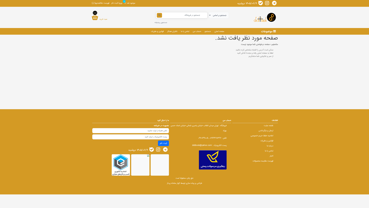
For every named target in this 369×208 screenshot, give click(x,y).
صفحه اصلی (219, 31)
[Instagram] (267, 3)
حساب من (197, 31)
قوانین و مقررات (157, 31)
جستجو (208, 31)
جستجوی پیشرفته (161, 22)
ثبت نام (163, 143)
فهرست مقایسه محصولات (263, 160)
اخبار (271, 155)
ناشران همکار (172, 31)
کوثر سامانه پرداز (173, 183)
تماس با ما (185, 31)
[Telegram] (274, 3)
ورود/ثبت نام (116, 3)
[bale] (260, 3)
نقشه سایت (268, 125)
